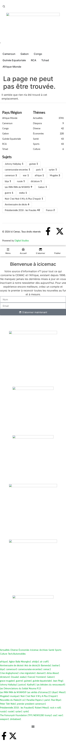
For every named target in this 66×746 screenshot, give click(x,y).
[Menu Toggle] (33, 726)
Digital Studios (22, 241)
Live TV (6, 44)
